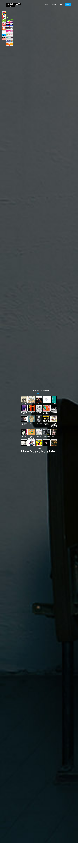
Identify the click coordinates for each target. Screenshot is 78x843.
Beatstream (54, 4)
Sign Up (67, 4)
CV (40, 4)
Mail (61, 4)
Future (46, 4)
